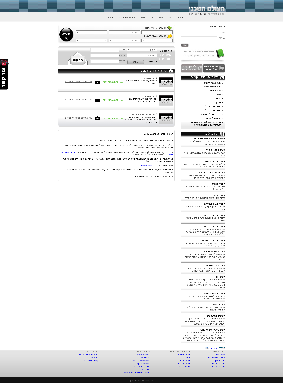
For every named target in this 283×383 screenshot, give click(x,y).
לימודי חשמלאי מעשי (214, 293)
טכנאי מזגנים (146, 165)
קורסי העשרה (218, 304)
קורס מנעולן (147, 17)
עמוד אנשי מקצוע (212, 83)
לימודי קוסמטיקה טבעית (88, 355)
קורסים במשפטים (216, 315)
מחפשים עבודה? (213, 106)
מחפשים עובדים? (213, 110)
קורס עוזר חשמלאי (215, 265)
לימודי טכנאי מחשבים (213, 240)
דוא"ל (222, 38)
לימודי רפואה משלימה (141, 360)
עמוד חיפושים (214, 90)
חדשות (218, 98)
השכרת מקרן (145, 369)
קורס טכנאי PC (218, 366)
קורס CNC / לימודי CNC (212, 329)
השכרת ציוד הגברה (142, 366)
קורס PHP (220, 276)
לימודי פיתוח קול (143, 363)
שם (223, 33)
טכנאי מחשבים (183, 355)
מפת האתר (220, 355)
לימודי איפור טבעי (91, 358)
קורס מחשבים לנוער (90, 360)
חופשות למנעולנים (212, 118)
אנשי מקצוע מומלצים (216, 358)
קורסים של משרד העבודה (211, 172)
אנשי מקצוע (165, 17)
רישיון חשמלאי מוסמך (210, 114)
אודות (218, 94)
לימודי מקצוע (218, 195)
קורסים (179, 17)
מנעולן (187, 358)
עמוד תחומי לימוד (212, 87)
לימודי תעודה (218, 184)
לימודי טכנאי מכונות (214, 215)
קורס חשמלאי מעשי (214, 251)
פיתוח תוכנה (213, 349)
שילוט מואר (145, 358)
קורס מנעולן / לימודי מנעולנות (209, 138)
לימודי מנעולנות (143, 355)
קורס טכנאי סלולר (127, 17)
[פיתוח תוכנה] (222, 349)
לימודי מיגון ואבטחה (214, 203)
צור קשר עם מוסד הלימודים (78, 81)
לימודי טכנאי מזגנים (214, 226)
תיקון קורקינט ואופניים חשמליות (137, 372)
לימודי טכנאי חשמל (215, 161)
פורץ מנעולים (184, 366)
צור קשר (108, 17)
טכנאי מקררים (184, 363)
